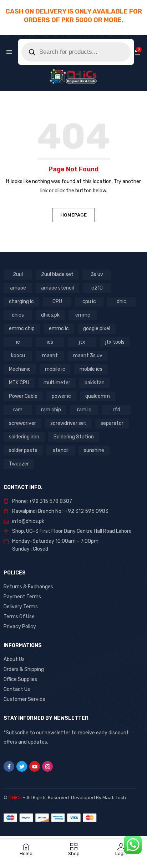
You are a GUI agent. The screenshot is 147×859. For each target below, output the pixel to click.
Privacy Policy (20, 627)
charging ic (21, 301)
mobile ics (91, 369)
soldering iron (24, 437)
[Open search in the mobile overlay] (76, 52)
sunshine (94, 450)
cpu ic (89, 301)
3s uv (97, 274)
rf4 (116, 410)
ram (17, 410)
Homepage (73, 215)
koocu (18, 356)
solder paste (23, 450)
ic (18, 342)
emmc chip (22, 329)
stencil (61, 450)
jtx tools (115, 342)
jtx (82, 342)
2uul (18, 274)
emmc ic (59, 329)
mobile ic (55, 369)
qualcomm (97, 396)
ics (50, 342)
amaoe (18, 288)
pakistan (95, 383)
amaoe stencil (57, 288)
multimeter (57, 383)
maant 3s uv (87, 356)
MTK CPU (19, 383)
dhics (18, 315)
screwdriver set (68, 423)
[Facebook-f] (9, 766)
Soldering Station (74, 437)
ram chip (51, 410)
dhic (121, 301)
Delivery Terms (21, 607)
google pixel (96, 329)
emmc (82, 315)
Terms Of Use (19, 617)
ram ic (84, 410)
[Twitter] (21, 766)
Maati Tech (114, 797)
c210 (97, 288)
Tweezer (19, 464)
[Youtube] (34, 766)
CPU (57, 301)
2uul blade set (57, 274)
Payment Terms (22, 597)
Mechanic (20, 369)
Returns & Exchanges (28, 587)
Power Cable (23, 396)
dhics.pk (50, 315)
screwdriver (22, 423)
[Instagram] (47, 766)
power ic (61, 396)
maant (50, 356)
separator (112, 423)
